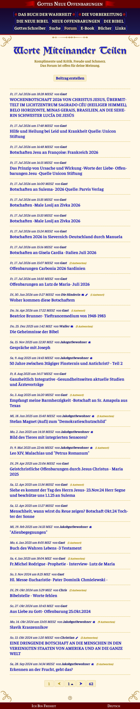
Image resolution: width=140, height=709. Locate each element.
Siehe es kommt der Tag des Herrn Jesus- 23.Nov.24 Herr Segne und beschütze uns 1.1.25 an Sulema (67, 492)
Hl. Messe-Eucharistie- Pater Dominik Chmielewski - (59, 579)
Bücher (105, 27)
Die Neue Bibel (32, 20)
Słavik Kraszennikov (29, 627)
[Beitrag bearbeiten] (86, 294)
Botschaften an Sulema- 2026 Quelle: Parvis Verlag (57, 189)
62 (91, 683)
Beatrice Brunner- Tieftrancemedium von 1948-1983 (58, 315)
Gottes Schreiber (30, 27)
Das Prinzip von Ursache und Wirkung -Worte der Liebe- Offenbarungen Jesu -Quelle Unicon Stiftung (68, 170)
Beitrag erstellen (70, 78)
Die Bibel (114, 20)
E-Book (87, 27)
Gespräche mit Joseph (30, 347)
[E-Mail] (83, 294)
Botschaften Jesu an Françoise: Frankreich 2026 (54, 152)
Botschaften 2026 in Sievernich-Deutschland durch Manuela (66, 236)
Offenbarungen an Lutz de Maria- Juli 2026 (50, 283)
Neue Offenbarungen (76, 20)
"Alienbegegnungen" (28, 532)
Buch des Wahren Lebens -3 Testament (46, 547)
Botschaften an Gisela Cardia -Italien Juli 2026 (53, 252)
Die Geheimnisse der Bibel (34, 331)
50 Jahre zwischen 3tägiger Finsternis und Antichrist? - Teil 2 (66, 363)
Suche (55, 27)
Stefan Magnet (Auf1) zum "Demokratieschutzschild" (58, 421)
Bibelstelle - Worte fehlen (33, 595)
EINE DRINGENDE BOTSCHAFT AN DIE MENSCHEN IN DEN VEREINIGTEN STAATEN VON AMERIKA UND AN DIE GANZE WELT (66, 648)
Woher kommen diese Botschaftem (42, 299)
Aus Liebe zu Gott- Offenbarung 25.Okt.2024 (50, 611)
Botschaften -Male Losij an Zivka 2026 (45, 204)
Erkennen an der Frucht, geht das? (41, 669)
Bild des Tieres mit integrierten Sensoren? (48, 437)
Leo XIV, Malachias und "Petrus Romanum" (49, 452)
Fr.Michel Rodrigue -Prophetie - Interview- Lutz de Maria (62, 563)
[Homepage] (89, 342)
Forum (70, 27)
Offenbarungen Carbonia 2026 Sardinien (47, 268)
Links (120, 27)
